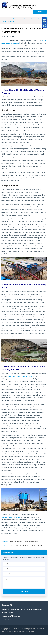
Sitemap (34, 631)
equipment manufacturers (10, 517)
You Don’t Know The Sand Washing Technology (26, 545)
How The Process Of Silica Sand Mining (24, 541)
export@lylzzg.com (13, 616)
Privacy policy (25, 631)
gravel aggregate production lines (20, 376)
